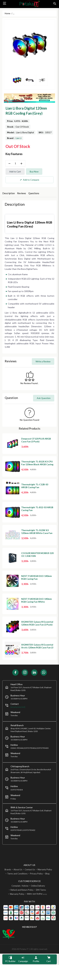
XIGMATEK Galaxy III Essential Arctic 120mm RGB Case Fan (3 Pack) (37, 647)
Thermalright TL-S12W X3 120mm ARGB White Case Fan (36, 531)
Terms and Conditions (17, 873)
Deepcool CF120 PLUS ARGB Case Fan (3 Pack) (36, 440)
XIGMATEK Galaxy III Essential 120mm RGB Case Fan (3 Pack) (37, 623)
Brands (8, 869)
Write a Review (43, 361)
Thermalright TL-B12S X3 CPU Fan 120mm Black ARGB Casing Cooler (37, 464)
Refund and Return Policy (22, 890)
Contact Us (30, 869)
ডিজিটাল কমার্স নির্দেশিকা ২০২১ (37, 894)
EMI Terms (41, 890)
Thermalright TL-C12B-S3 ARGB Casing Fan (34, 486)
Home (7, 13)
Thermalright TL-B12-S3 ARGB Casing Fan (37, 508)
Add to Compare (29, 179)
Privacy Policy (36, 873)
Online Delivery (38, 885)
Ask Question (44, 398)
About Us (18, 869)
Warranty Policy (44, 869)
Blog (47, 873)
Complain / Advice (19, 885)
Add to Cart (15, 171)
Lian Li (19, 138)
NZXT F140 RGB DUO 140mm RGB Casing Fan (36, 577)
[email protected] (18, 707)
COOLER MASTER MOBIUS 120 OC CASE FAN (37, 554)
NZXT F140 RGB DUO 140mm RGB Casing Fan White (36, 600)
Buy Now (34, 171)
